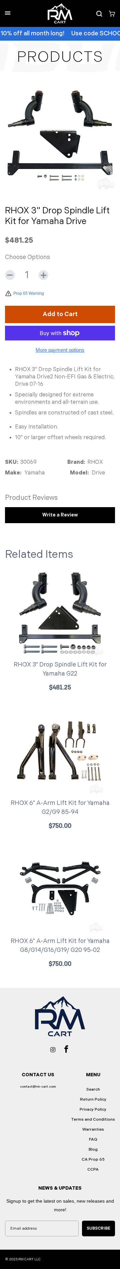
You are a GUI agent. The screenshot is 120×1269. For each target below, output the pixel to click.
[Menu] (7, 13)
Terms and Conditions (93, 1119)
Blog (93, 1149)
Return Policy (93, 1099)
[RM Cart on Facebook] (66, 1048)
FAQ (93, 1139)
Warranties (93, 1129)
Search (93, 1089)
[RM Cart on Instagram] (53, 1049)
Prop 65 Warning (28, 293)
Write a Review (60, 515)
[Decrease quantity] (10, 275)
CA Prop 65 (93, 1159)
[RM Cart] (60, 13)
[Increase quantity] (43, 275)
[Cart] (109, 13)
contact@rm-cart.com (38, 1087)
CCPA (93, 1169)
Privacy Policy (93, 1109)
